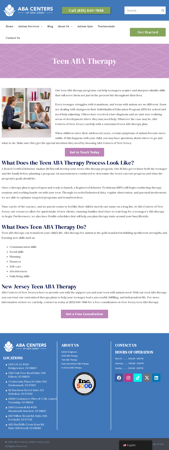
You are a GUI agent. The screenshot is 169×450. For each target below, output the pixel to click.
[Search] (163, 10)
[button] (86, 10)
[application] (40, 26)
